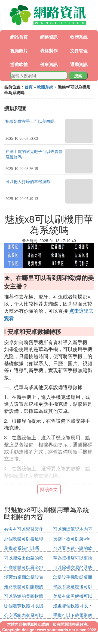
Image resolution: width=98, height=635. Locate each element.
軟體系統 (79, 37)
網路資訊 (49, 37)
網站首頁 (19, 37)
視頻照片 (19, 50)
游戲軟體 (19, 64)
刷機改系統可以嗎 (21, 548)
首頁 (28, 87)
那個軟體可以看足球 (23, 538)
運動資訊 (79, 64)
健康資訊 (49, 64)
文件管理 (79, 50)
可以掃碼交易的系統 (72, 567)
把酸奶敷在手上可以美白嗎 (29, 121)
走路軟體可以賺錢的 (23, 586)
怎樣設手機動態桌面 (72, 577)
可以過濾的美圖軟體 (23, 596)
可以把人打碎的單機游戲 (27, 181)
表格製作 (49, 50)
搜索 (78, 76)
